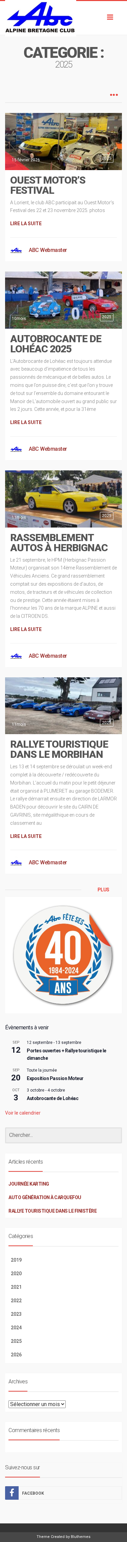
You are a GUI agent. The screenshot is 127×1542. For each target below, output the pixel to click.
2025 (106, 158)
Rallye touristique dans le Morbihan (59, 749)
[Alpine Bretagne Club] (63, 18)
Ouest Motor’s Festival (47, 185)
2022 (16, 1300)
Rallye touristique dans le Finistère (52, 1211)
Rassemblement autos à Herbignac (59, 543)
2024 (16, 1327)
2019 (16, 1260)
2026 (16, 1354)
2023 (16, 1314)
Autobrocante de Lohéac (52, 1098)
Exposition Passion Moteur (55, 1078)
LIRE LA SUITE (26, 223)
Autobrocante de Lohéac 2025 (55, 344)
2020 (16, 1273)
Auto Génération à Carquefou (44, 1197)
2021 (16, 1287)
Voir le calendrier (23, 1113)
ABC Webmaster (48, 250)
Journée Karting (28, 1184)
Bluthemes (80, 1537)
